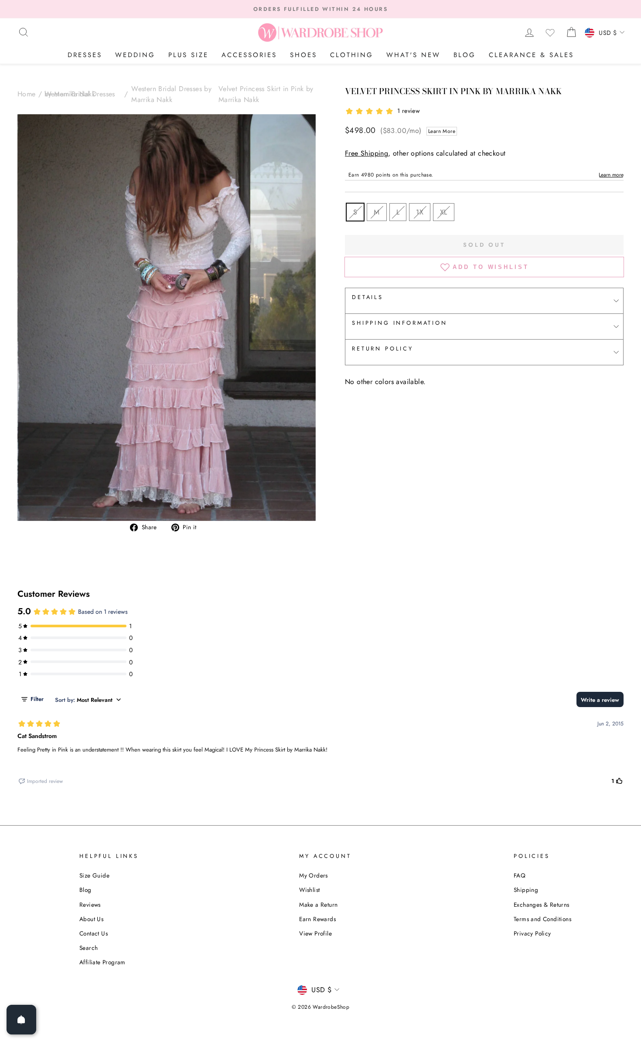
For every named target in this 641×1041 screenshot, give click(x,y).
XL (443, 212)
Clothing (351, 55)
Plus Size (188, 55)
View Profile (315, 933)
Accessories (249, 55)
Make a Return (318, 904)
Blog (464, 55)
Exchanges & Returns (541, 904)
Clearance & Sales (531, 55)
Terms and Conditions (542, 919)
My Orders (313, 875)
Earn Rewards (317, 919)
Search (88, 947)
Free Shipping (366, 153)
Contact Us (93, 933)
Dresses (85, 55)
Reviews (90, 904)
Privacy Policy (532, 933)
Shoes (303, 55)
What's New (413, 55)
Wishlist (309, 889)
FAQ (519, 875)
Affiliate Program (102, 962)
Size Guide (94, 875)
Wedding (135, 55)
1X (419, 212)
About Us (91, 919)
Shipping (526, 889)
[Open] (21, 1019)
